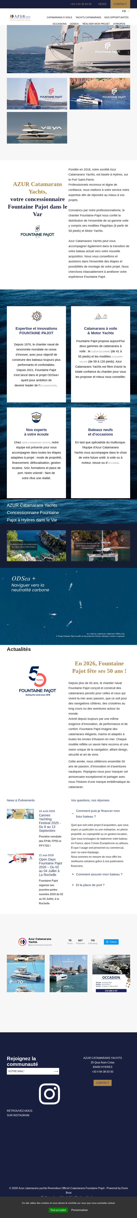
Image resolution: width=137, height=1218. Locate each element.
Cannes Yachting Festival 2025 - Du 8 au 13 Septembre (50, 822)
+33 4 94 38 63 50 (81, 4)
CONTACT (102, 1082)
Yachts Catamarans (88, 17)
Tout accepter (58, 1210)
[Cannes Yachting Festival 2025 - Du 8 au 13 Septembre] (21, 814)
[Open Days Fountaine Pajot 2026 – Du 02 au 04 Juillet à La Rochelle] (21, 858)
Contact (120, 4)
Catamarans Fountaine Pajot (87, 1188)
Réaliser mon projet (96, 23)
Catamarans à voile (59, 17)
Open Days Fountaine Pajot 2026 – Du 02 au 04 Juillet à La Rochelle (50, 867)
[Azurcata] (20, 17)
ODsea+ (74, 23)
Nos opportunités (116, 17)
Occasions (59, 23)
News (102, 4)
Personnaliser (79, 1210)
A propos (119, 23)
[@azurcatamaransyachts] (22, 942)
